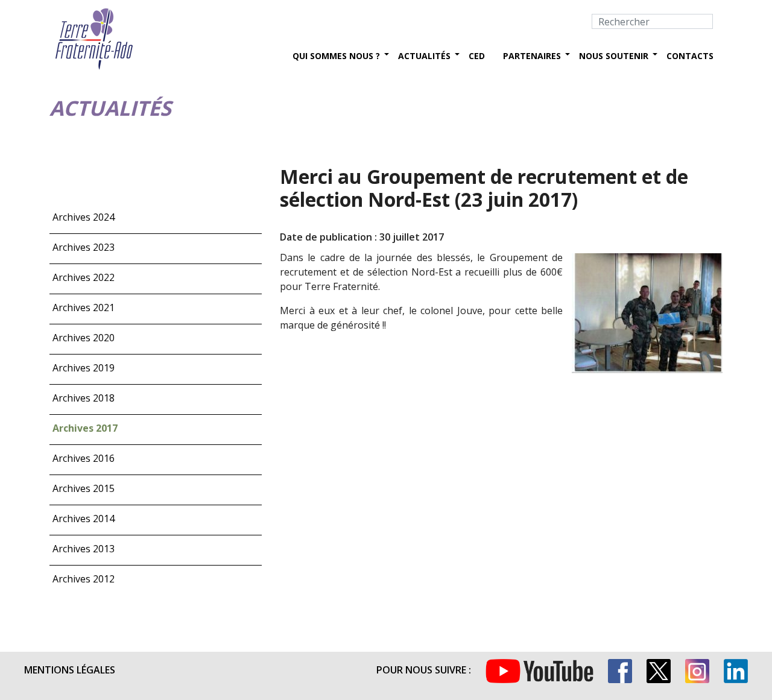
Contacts (689, 55)
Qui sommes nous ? (336, 55)
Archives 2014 (83, 518)
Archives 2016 (83, 458)
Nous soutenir (613, 55)
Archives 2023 (83, 247)
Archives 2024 (83, 217)
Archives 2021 (83, 307)
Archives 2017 (85, 428)
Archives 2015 (83, 488)
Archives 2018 (83, 398)
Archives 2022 (83, 277)
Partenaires (532, 55)
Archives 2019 (83, 367)
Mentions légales (69, 669)
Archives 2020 (83, 337)
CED (477, 55)
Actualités (424, 55)
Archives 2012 (83, 578)
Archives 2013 (83, 548)
